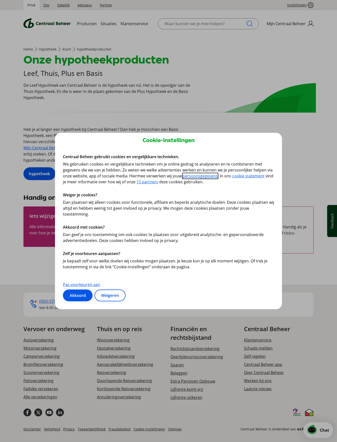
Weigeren (110, 295)
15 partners (147, 182)
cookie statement (248, 176)
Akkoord (78, 295)
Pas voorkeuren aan (81, 284)
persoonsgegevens (200, 176)
